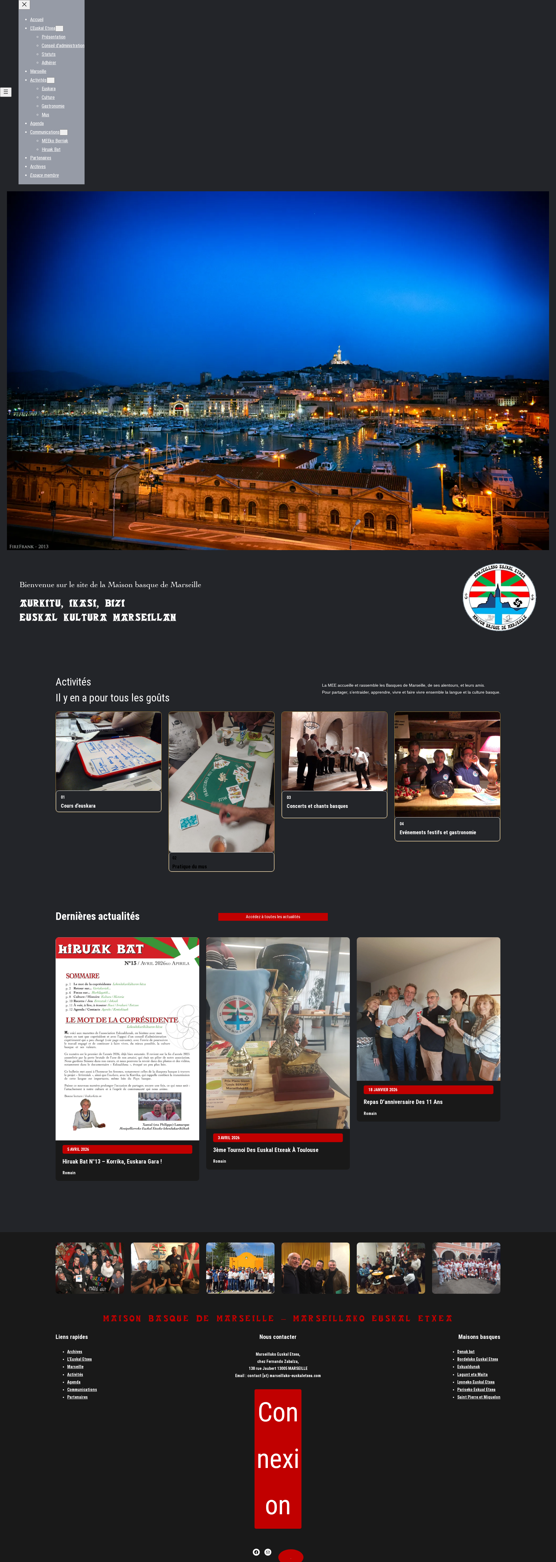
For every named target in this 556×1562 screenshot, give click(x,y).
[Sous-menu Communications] (64, 132)
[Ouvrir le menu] (6, 92)
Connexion (278, 1459)
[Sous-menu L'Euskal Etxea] (59, 28)
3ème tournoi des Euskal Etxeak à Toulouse (266, 1150)
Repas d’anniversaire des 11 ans (403, 1102)
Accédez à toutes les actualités (273, 916)
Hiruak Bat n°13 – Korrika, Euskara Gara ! (112, 1161)
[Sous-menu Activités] (51, 80)
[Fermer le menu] (24, 5)
